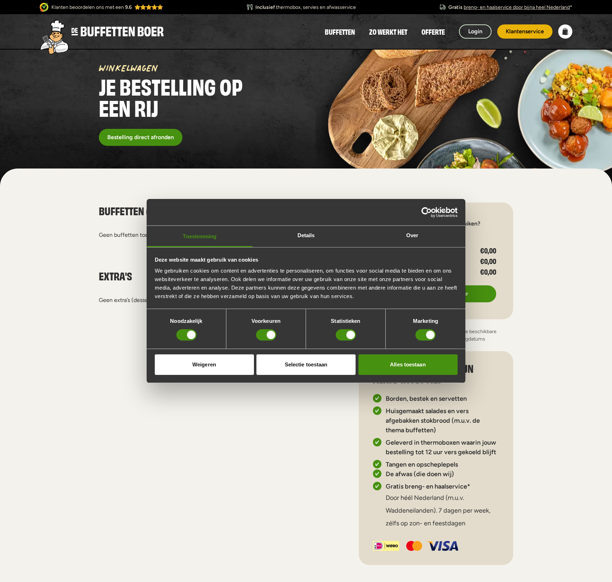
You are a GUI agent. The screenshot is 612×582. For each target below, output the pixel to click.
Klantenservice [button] (525, 31)
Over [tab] (412, 235)
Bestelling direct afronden (140, 137)
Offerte (433, 31)
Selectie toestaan (306, 364)
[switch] (266, 335)
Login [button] (475, 31)
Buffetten (340, 31)
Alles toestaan (407, 364)
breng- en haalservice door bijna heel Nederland (517, 7)
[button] (565, 31)
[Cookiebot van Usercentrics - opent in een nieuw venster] (427, 212)
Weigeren (204, 364)
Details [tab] (306, 235)
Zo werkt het (388, 31)
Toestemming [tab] (199, 236)
